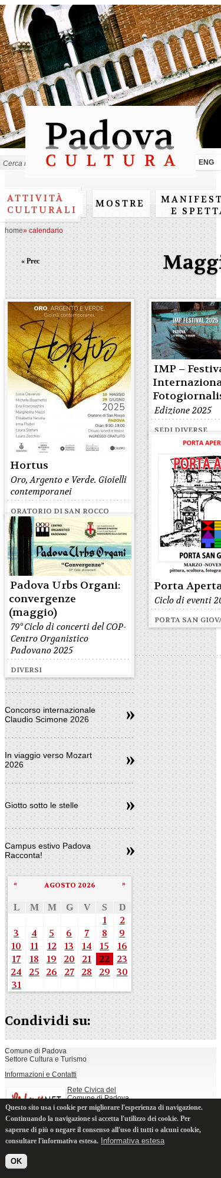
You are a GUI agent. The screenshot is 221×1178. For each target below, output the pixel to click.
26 (51, 972)
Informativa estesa (132, 1140)
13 (69, 946)
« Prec (30, 261)
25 (34, 972)
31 (16, 985)
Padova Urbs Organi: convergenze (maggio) (64, 599)
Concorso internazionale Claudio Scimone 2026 (50, 714)
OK (16, 1161)
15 (104, 946)
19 (52, 959)
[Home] (110, 172)
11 (34, 946)
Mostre (120, 203)
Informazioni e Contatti (41, 1074)
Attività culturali (42, 204)
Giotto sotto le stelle (41, 805)
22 (104, 959)
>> (130, 715)
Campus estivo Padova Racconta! (48, 850)
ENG (206, 162)
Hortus (29, 465)
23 (122, 959)
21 (86, 959)
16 (122, 946)
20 (69, 959)
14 (87, 946)
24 (16, 972)
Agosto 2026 (69, 885)
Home (14, 230)
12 (52, 946)
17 (16, 959)
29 (104, 972)
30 (122, 972)
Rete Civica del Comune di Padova (98, 1094)
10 (16, 946)
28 (86, 972)
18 (34, 959)
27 (69, 972)
